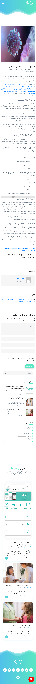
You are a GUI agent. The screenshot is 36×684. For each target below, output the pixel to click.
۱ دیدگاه (10, 70)
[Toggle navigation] (3, 3)
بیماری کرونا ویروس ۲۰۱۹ (18, 254)
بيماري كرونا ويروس (28, 254)
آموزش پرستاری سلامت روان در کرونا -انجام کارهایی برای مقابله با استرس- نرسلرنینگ (18, 300)
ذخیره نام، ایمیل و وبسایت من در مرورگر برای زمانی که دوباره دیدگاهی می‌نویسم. (19, 359)
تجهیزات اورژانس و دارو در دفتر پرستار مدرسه (18, 585)
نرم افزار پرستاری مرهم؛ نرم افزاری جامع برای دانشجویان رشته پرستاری (19, 544)
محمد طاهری (20, 278)
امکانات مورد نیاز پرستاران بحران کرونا (25, 87)
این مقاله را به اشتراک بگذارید (26, 257)
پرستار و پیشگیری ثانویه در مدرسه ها (20, 625)
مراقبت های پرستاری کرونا (20, 89)
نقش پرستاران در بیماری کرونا (12, 85)
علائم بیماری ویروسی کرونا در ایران (23, 256)
